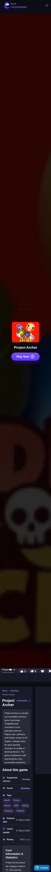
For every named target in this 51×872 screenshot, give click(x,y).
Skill (16, 806)
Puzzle (17, 800)
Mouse (7, 806)
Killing (25, 806)
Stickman (8, 811)
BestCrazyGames (15, 5)
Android (20, 811)
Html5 (6, 800)
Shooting (14, 691)
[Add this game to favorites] (42, 671)
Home (4, 691)
